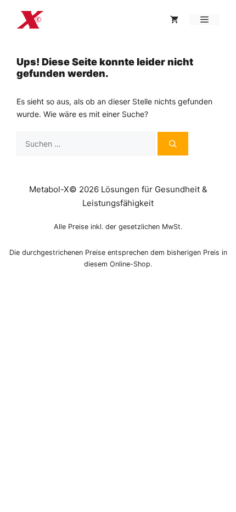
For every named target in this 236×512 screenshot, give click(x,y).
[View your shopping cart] (174, 19)
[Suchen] (173, 143)
